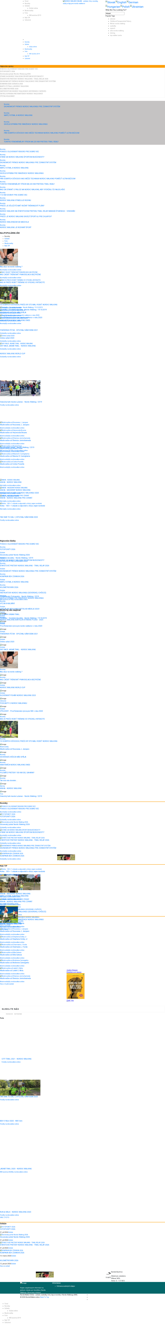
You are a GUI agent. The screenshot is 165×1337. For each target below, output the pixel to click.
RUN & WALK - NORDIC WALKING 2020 (15, 1212)
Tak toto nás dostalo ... (8, 780)
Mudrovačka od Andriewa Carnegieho (14, 963)
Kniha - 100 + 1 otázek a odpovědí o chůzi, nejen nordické (22, 506)
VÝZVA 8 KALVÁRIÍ (7, 96)
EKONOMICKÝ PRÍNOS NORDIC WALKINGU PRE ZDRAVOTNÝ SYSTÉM (28, 81)
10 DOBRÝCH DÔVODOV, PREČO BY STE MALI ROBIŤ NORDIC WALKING (28, 305)
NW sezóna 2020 (6, 1172)
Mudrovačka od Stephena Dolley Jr (13, 939)
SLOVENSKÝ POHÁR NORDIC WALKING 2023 (18, 695)
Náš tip (2, 485)
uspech (112, 28)
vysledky (113, 26)
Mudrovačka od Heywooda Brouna (13, 432)
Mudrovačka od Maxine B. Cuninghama (15, 456)
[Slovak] (110, 2)
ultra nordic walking (117, 31)
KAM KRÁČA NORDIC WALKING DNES (15, 765)
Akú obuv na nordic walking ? (11, 267)
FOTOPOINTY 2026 (7, 71)
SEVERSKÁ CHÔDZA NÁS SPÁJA (13, 757)
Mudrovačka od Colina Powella (12, 464)
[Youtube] (124, 41)
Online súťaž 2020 (7, 338)
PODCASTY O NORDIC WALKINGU (13, 703)
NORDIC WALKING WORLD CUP (12, 354)
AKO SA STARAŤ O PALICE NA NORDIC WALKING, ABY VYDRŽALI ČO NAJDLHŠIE (32, 189)
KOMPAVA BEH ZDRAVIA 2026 (11, 84)
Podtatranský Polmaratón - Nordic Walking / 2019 (19, 596)
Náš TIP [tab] (7, 246)
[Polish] (125, 6)
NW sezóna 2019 (35, 15)
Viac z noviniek (5, 925)
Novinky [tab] (7, 236)
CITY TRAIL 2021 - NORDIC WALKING (16, 1059)
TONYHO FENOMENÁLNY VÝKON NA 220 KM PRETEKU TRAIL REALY (31, 142)
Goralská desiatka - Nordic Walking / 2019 (16, 558)
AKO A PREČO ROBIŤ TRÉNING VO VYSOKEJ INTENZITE (22, 282)
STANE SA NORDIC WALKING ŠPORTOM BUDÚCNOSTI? (22, 76)
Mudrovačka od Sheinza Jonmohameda (15, 440)
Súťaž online (33, 8)
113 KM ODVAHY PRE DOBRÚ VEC (13, 195)
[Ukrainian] (136, 6)
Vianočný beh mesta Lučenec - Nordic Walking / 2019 (21, 402)
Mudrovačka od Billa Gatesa (11, 955)
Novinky (27, 3)
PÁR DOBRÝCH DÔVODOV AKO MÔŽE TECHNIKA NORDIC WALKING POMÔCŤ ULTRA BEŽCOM (41, 133)
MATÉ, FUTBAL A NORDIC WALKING (14, 86)
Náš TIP (27, 18)
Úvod (26, 1)
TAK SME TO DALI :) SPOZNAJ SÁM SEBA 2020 (19, 517)
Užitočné (28, 20)
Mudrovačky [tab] (8, 243)
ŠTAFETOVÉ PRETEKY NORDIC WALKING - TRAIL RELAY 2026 (24, 79)
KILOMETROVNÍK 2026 (9, 89)
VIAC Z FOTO (4, 1217)
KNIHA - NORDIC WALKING (11, 482)
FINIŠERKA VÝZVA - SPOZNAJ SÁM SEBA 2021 (19, 330)
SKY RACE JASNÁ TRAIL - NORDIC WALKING (18, 346)
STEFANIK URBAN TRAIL (10, 614)
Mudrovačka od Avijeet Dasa (11, 448)
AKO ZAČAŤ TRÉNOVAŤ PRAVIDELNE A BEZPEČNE (20, 274)
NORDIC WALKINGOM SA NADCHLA (14, 222)
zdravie (112, 19)
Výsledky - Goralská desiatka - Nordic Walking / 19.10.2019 (23, 310)
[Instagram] (126, 41)
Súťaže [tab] (7, 239)
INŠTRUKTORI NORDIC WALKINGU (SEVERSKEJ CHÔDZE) (23, 91)
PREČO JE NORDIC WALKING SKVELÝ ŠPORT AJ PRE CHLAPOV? (26, 216)
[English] (121, 2)
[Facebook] (121, 41)
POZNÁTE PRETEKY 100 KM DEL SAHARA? (17, 773)
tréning (112, 33)
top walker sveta (116, 35)
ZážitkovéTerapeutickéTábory (120, 21)
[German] (132, 2)
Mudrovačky (29, 10)
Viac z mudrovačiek (7, 984)
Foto (26, 13)
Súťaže (27, 6)
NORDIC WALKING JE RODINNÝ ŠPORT (15, 227)
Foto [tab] (6, 241)
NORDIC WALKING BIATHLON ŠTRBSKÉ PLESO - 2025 (21, 620)
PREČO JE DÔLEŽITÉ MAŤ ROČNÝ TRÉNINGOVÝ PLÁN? (22, 206)
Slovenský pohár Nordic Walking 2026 (15, 74)
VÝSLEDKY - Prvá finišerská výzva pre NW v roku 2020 (21, 711)
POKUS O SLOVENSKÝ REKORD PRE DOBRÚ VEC (19, 69)
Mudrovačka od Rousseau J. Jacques (14, 425)
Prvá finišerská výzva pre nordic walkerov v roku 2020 (21, 317)
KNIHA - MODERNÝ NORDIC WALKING (15, 490)
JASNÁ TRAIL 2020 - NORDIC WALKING (16, 1169)
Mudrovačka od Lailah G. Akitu (11, 970)
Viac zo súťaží (5, 1266)
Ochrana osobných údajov (66, 1286)
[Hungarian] (113, 6)
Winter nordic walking (117, 23)
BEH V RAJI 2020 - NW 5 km (11, 1121)
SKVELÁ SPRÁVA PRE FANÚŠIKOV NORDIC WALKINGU (21, 94)
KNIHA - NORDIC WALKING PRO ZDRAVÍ (16, 498)
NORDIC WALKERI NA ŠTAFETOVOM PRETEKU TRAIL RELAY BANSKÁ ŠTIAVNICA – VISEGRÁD (37, 211)
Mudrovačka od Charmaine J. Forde (14, 947)
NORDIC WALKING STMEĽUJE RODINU (15, 200)
